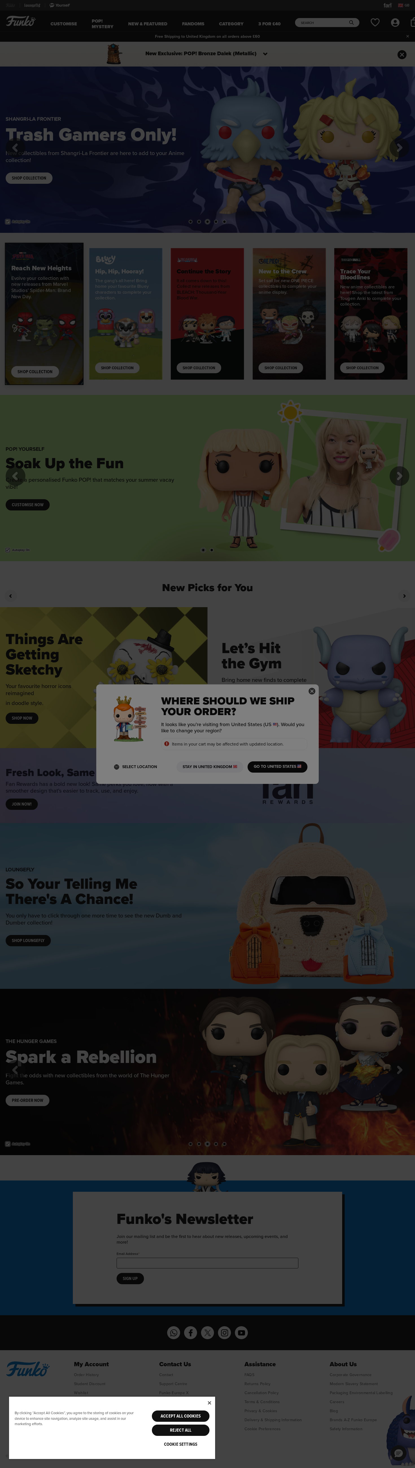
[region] (112, 1427)
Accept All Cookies (181, 1416)
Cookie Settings (180, 1444)
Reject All (181, 1430)
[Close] (209, 1403)
